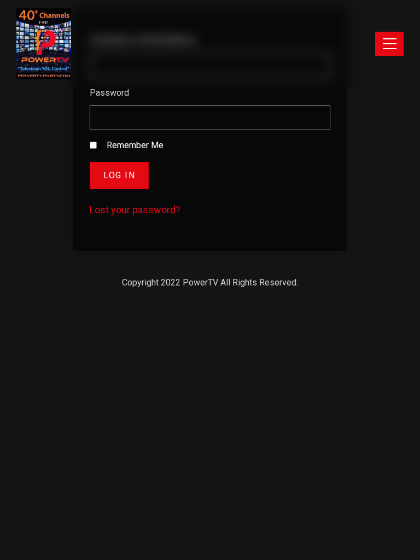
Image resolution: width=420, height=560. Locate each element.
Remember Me (135, 145)
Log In (119, 175)
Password (109, 93)
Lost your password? (135, 209)
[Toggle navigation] (389, 44)
